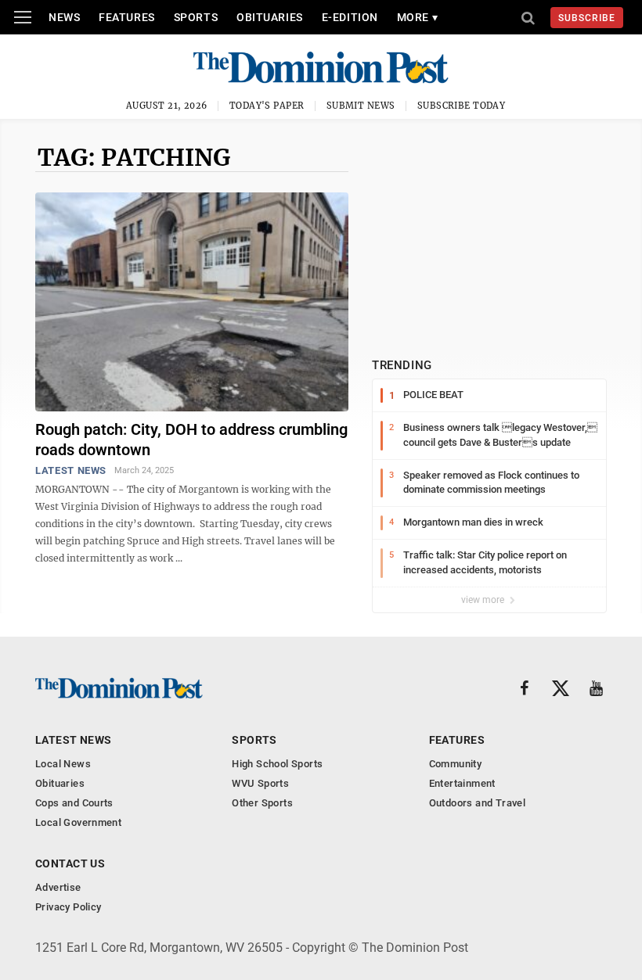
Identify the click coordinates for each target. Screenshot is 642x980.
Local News (63, 764)
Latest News (70, 470)
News (64, 17)
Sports (196, 17)
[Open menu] (22, 17)
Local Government (78, 822)
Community (455, 764)
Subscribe (586, 18)
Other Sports (262, 803)
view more (484, 599)
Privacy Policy (68, 907)
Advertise (58, 887)
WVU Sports (260, 783)
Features (126, 17)
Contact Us (70, 863)
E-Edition (350, 17)
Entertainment (462, 783)
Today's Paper (267, 105)
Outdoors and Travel (477, 803)
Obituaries (269, 17)
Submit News (360, 105)
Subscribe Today (461, 105)
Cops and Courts (74, 803)
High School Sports (277, 764)
